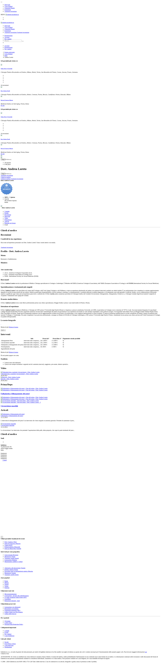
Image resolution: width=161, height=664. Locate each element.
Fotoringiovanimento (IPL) (12, 610)
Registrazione (8, 35)
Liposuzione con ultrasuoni (12, 607)
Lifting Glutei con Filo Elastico (13, 612)
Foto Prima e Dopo (10, 644)
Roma (6, 581)
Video (6, 218)
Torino (6, 586)
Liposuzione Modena (10, 560)
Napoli (6, 584)
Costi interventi (8, 645)
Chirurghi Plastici (9, 8)
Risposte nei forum (10, 223)
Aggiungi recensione (10, 11)
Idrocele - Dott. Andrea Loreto (10, 379)
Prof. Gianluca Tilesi (10, 542)
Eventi (6, 632)
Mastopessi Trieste (9, 556)
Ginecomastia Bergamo (11, 555)
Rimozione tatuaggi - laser (12, 601)
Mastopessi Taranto (10, 573)
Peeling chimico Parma (11, 569)
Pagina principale (9, 52)
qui (146, 652)
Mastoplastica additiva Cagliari (13, 561)
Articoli (6, 221)
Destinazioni (8, 647)
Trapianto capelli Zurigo (11, 574)
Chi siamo (7, 621)
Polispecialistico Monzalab (12, 547)
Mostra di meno (13, 327)
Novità (6, 642)
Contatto (7, 211)
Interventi (7, 4)
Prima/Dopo (8, 220)
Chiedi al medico (6, 177)
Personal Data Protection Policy (13, 624)
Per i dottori (7, 634)
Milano (6, 582)
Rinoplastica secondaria (11, 609)
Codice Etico (8, 623)
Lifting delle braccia (10, 614)
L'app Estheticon (9, 636)
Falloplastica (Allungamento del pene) (12, 416)
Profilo (6, 213)
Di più (2, 105)
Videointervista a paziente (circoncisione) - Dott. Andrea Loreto (19, 374)
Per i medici (7, 39)
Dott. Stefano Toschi (5, 90)
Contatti (6, 631)
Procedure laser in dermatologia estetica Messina (18, 571)
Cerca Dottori (8, 6)
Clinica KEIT (8, 545)
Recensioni (7, 215)
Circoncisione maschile (7, 425)
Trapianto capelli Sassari (11, 558)
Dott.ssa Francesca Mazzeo (7, 100)
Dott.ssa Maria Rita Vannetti (12, 548)
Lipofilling (7, 599)
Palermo (6, 587)
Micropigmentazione (10, 594)
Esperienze (7, 10)
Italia (5, 55)
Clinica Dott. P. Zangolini (6, 68)
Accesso (6, 37)
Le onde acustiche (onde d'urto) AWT (15, 597)
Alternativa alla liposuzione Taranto (14, 568)
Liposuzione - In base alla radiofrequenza (16, 596)
